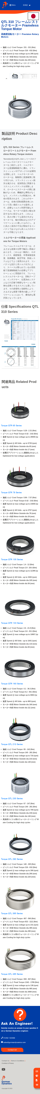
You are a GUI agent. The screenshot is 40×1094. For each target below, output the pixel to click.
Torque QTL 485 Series (12, 974)
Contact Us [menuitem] (5, 1061)
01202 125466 (9, 1038)
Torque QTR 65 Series (11, 425)
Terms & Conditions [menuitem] (17, 1061)
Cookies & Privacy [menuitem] (8, 1063)
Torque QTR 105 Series (12, 559)
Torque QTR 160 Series (12, 683)
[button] (6, 78)
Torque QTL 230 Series (12, 798)
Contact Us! (12, 1050)
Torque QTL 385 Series (12, 913)
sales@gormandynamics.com (14, 1042)
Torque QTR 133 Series (12, 623)
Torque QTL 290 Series (12, 859)
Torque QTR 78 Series (11, 492)
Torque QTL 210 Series (12, 744)
